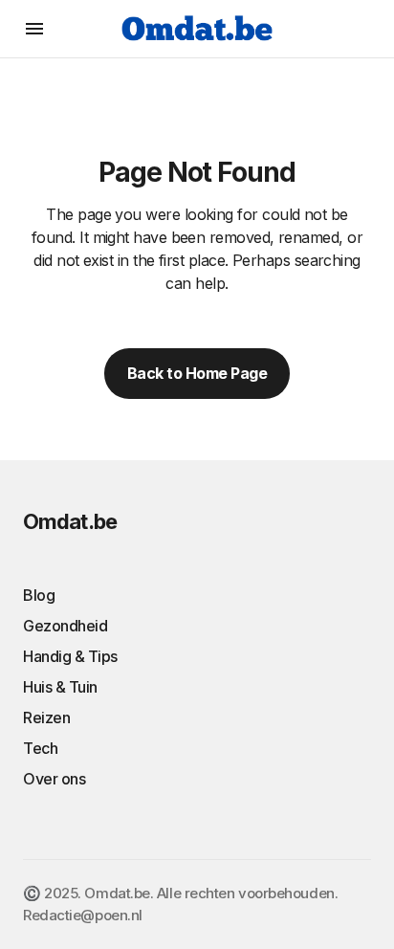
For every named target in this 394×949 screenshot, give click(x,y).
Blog (39, 595)
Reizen (46, 717)
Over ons (54, 778)
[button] (34, 28)
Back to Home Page (197, 373)
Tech (40, 748)
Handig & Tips (70, 656)
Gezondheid (65, 625)
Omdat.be (70, 521)
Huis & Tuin (60, 686)
